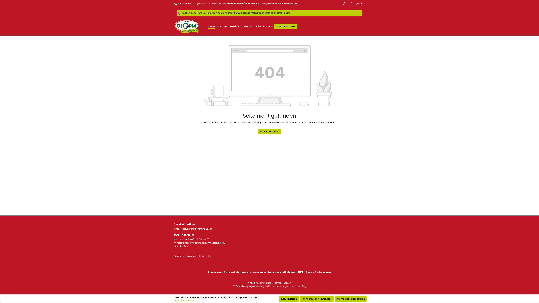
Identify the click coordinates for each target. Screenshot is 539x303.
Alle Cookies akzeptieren (350, 298)
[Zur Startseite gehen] (186, 26)
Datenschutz (231, 272)
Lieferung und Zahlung (281, 272)
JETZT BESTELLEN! (285, 26)
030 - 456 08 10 (184, 235)
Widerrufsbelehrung (254, 272)
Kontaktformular (202, 256)
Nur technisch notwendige (317, 298)
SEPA (300, 272)
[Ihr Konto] (344, 3)
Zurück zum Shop (269, 131)
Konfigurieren (289, 298)
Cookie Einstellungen (318, 272)
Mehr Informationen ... (185, 300)
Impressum (215, 272)
